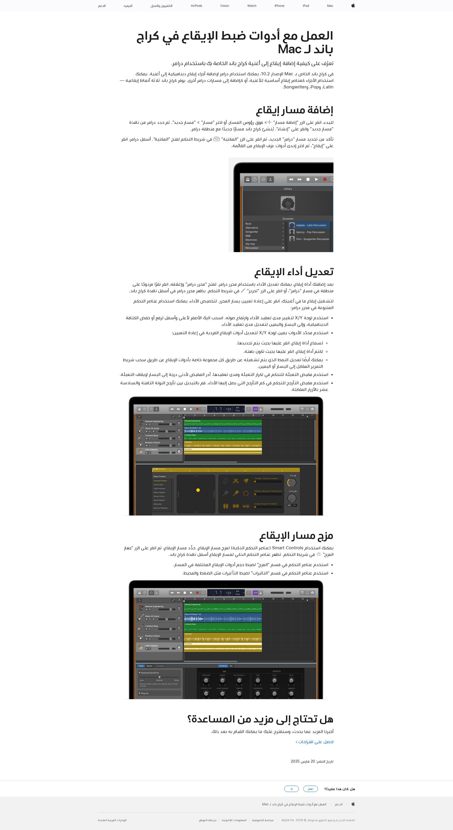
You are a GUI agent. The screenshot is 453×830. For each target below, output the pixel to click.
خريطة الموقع (208, 820)
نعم (310, 789)
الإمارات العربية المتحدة (112, 820)
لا (292, 789)
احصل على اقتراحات (315, 741)
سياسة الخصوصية (263, 820)
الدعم (339, 804)
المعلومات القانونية (234, 820)
